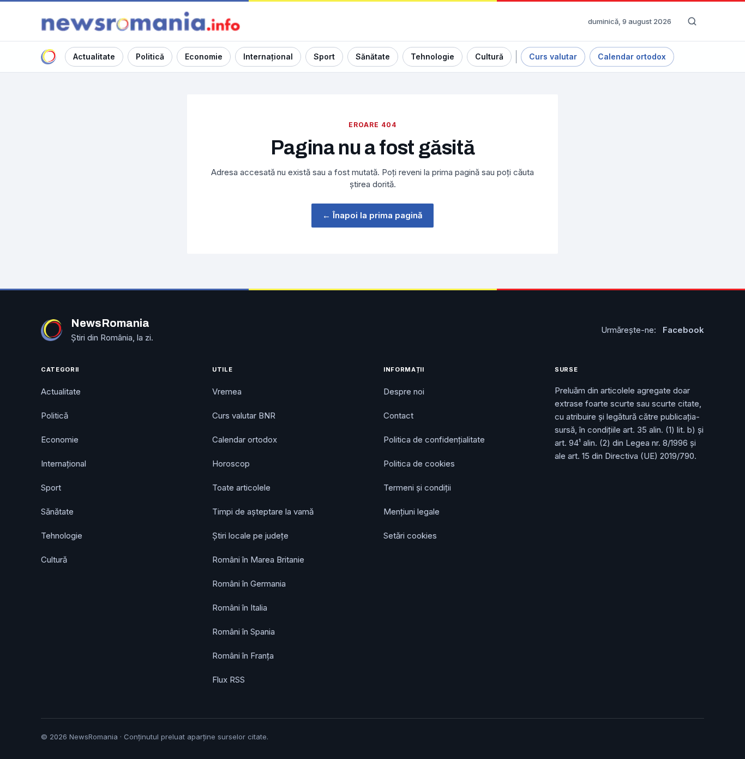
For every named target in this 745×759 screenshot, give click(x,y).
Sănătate (373, 56)
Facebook (683, 330)
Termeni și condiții (417, 487)
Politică (150, 56)
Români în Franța (243, 655)
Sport (324, 56)
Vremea (227, 391)
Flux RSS (228, 679)
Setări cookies (410, 535)
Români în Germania (249, 583)
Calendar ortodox (632, 56)
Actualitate (94, 56)
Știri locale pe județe (250, 535)
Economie (204, 56)
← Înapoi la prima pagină (372, 215)
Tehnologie (432, 56)
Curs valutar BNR (243, 415)
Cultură (489, 56)
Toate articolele (241, 487)
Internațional (268, 56)
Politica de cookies (419, 463)
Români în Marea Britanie (258, 559)
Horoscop (231, 463)
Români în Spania (243, 631)
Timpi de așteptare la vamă (263, 511)
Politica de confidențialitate (434, 439)
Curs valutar (553, 56)
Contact (398, 415)
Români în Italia (239, 607)
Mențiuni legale (411, 511)
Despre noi (403, 391)
